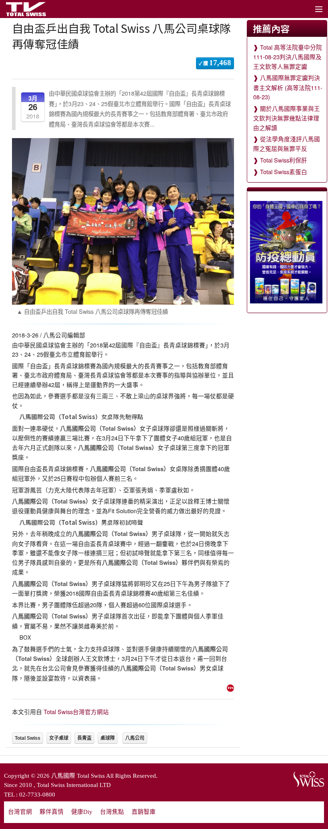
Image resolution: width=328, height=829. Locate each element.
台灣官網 (20, 812)
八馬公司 (134, 738)
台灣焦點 (112, 812)
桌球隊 (107, 738)
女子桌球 (58, 738)
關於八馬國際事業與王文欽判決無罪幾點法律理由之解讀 (286, 118)
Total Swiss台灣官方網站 (76, 711)
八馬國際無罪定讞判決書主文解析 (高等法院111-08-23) (287, 87)
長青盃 (84, 738)
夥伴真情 (52, 812)
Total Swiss (27, 738)
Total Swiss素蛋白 (283, 171)
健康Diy (81, 812)
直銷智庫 (144, 812)
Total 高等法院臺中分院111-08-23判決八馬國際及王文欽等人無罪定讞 (287, 56)
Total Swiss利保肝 (283, 160)
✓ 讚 (215, 62)
